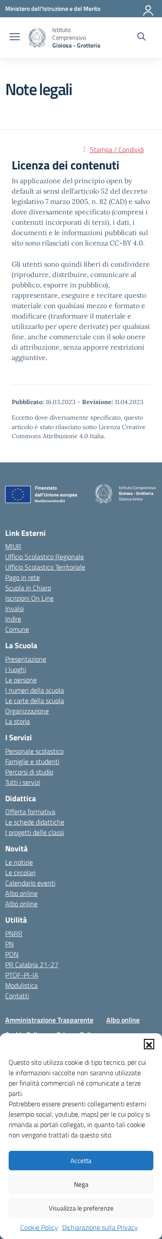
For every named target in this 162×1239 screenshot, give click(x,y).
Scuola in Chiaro (28, 588)
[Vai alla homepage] (37, 38)
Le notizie (19, 862)
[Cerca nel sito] (141, 37)
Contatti (17, 996)
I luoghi (15, 669)
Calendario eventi (30, 883)
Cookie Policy (39, 1227)
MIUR (13, 546)
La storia (17, 721)
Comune (17, 629)
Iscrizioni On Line (29, 598)
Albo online (21, 893)
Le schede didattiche (34, 822)
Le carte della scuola (34, 700)
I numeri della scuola (34, 690)
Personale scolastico (34, 751)
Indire (13, 619)
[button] (149, 1044)
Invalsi (14, 608)
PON (12, 954)
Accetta (81, 1161)
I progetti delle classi (34, 832)
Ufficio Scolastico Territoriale (45, 567)
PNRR (13, 933)
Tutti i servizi (22, 782)
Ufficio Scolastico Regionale (44, 556)
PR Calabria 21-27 (31, 964)
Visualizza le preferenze (81, 1208)
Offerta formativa (30, 811)
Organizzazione (27, 711)
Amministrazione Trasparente (49, 1020)
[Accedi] (148, 8)
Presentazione (25, 659)
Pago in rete (22, 577)
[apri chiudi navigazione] (15, 37)
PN (9, 944)
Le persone (21, 680)
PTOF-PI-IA (21, 975)
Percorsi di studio (29, 772)
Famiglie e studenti (32, 761)
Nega (81, 1184)
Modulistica (21, 985)
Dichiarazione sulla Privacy (100, 1227)
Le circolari (20, 872)
